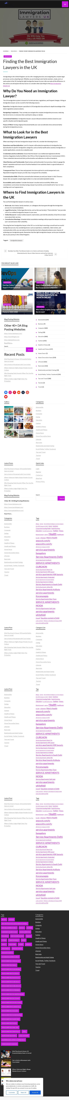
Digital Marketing (55, 528)
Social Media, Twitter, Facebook (47, 374)
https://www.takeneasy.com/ (13, 333)
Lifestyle (40, 362)
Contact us (39, 475)
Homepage (6, 51)
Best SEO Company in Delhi (42, 526)
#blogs (37, 523)
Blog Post (39, 478)
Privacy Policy (40, 481)
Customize (12, 1092)
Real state (41, 366)
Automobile (41, 320)
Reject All (23, 1092)
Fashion (40, 341)
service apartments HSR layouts (49, 574)
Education (14, 51)
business (55, 526)
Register (38, 472)
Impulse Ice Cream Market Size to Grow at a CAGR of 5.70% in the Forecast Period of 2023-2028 (17, 309)
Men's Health (51, 538)
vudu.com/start (39, 620)
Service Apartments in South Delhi (49, 584)
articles (41, 523)
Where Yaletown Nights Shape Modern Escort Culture (21, 1070)
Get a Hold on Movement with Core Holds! (17, 364)
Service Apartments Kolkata (48, 589)
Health (53, 534)
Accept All (35, 1092)
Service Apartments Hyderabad (45, 577)
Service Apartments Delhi (49, 556)
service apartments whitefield (45, 613)
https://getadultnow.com (11, 340)
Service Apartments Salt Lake (45, 608)
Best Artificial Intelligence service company (53, 523)
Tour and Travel (42, 378)
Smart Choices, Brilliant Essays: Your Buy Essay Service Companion (49, 286)
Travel (40, 387)
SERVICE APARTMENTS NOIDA (47, 604)
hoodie (38, 538)
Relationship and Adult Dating (47, 370)
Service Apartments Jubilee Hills (44, 587)
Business (40, 324)
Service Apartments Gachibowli (43, 560)
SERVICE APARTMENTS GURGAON (48, 565)
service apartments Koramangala (45, 594)
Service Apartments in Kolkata (44, 582)
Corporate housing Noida (43, 528)
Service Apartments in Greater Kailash (45, 579)
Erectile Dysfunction (47, 531)
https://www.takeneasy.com (12, 504)
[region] (23, 1087)
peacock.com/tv (43, 540)
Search (6, 346)
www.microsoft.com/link (42, 623)
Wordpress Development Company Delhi (53, 620)
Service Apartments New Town (46, 599)
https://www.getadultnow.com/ (14, 510)
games (46, 534)
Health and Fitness (43, 349)
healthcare (60, 534)
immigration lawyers (16, 240)
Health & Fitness (43, 345)
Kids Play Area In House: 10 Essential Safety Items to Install (21, 1052)
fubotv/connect (40, 534)
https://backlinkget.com (11, 336)
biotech (50, 526)
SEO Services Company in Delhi (43, 546)
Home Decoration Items (45, 357)
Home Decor (42, 353)
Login (37, 469)
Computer (41, 328)
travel (38, 618)
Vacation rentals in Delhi (50, 618)
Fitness (61, 531)
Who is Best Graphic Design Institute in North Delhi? (50, 311)
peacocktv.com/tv (44, 544)
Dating (40, 332)
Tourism (40, 383)
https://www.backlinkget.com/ (13, 507)
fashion (55, 531)
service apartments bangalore (45, 551)
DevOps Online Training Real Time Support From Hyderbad (15, 286)
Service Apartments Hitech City (44, 569)
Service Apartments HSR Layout (45, 572)
